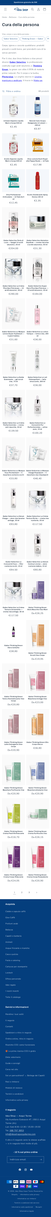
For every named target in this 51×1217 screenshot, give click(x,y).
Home (4, 17)
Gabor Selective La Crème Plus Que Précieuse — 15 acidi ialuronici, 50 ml (13, 288)
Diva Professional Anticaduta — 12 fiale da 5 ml (13, 197)
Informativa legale (27, 1211)
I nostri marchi (12, 991)
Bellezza (12, 17)
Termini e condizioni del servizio (26, 1203)
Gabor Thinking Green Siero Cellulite (13, 647)
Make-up (38, 80)
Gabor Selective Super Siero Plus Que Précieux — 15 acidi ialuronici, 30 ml (37, 288)
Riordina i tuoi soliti (14, 1014)
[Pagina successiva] (37, 892)
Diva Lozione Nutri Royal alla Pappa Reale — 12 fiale (37, 160)
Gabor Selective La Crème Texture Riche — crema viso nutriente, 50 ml (37, 518)
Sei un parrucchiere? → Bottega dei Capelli (25, 1075)
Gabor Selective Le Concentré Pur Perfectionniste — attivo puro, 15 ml (37, 426)
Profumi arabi (11, 923)
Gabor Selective (11, 39)
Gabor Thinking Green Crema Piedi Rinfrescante (13, 832)
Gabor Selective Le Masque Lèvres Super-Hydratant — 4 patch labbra (13, 334)
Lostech (9, 972)
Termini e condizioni (14, 1094)
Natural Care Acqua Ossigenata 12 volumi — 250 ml (37, 123)
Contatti (9, 1026)
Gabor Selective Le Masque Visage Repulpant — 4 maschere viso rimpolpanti (37, 473)
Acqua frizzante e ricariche (17, 948)
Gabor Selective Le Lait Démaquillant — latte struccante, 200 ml (37, 379)
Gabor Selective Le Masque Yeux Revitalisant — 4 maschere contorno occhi (13, 473)
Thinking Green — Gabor (32, 39)
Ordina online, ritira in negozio (19, 1038)
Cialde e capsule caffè (15, 911)
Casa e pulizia (11, 954)
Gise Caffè (10, 917)
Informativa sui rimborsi (26, 1199)
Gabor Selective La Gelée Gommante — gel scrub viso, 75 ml (13, 379)
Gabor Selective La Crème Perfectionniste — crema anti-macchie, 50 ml (13, 425)
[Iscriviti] (41, 1159)
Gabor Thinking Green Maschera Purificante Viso (13, 789)
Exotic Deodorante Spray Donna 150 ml (37, 196)
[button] (5, 9)
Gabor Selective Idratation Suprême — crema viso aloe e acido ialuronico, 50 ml (37, 242)
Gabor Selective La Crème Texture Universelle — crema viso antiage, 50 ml (13, 610)
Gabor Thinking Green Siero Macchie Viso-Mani (37, 609)
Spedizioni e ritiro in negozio (18, 1032)
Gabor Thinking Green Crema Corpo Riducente (13, 876)
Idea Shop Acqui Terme (24, 1191)
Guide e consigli (12, 1063)
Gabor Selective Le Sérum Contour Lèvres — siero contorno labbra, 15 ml (37, 564)
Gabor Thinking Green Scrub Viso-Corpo (37, 654)
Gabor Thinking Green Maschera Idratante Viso (37, 789)
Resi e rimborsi (12, 1081)
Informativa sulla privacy (16, 1100)
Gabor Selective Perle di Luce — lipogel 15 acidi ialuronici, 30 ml (13, 242)
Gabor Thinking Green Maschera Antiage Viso (37, 698)
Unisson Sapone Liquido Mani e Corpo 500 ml (13, 122)
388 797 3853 (17, 1130)
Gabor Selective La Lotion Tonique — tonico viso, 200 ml (38, 334)
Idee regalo (10, 985)
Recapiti (39, 1207)
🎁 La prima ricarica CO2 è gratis (20, 1051)
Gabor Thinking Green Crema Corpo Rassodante (37, 876)
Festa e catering (12, 960)
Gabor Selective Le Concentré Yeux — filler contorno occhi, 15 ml (13, 564)
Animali (8, 942)
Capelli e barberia (13, 936)
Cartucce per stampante (16, 966)
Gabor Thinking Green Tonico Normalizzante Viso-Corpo (13, 699)
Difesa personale (13, 979)
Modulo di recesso (13, 1088)
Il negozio (9, 1020)
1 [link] (14, 892)
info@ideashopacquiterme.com (20, 1134)
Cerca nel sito (11, 1069)
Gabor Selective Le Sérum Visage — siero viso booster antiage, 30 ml (13, 518)
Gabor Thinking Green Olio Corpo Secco (37, 743)
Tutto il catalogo (13, 997)
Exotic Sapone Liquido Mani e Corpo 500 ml (13, 160)
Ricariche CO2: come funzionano (20, 1045)
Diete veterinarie (12, 1057)
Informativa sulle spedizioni (22, 1207)
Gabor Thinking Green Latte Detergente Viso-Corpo (13, 744)
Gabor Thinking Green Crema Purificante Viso (37, 832)
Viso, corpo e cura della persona (15, 34)
